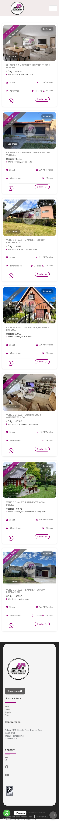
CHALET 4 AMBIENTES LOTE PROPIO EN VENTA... (28, 153)
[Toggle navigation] (53, 8)
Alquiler (8, 712)
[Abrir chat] (53, 815)
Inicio (7, 706)
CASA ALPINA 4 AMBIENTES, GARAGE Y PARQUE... (28, 328)
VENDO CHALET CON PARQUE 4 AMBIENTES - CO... (23, 416)
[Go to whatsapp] (6, 813)
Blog (7, 715)
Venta (7, 709)
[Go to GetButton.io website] (6, 818)
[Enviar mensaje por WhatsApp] (11, 101)
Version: (42, 817)
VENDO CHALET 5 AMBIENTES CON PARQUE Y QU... (25, 241)
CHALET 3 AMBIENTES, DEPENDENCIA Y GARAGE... (28, 66)
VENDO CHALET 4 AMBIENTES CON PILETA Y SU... (25, 591)
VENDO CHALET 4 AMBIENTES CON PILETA (25, 503)
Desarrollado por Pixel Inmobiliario (20, 819)
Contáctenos (14, 691)
